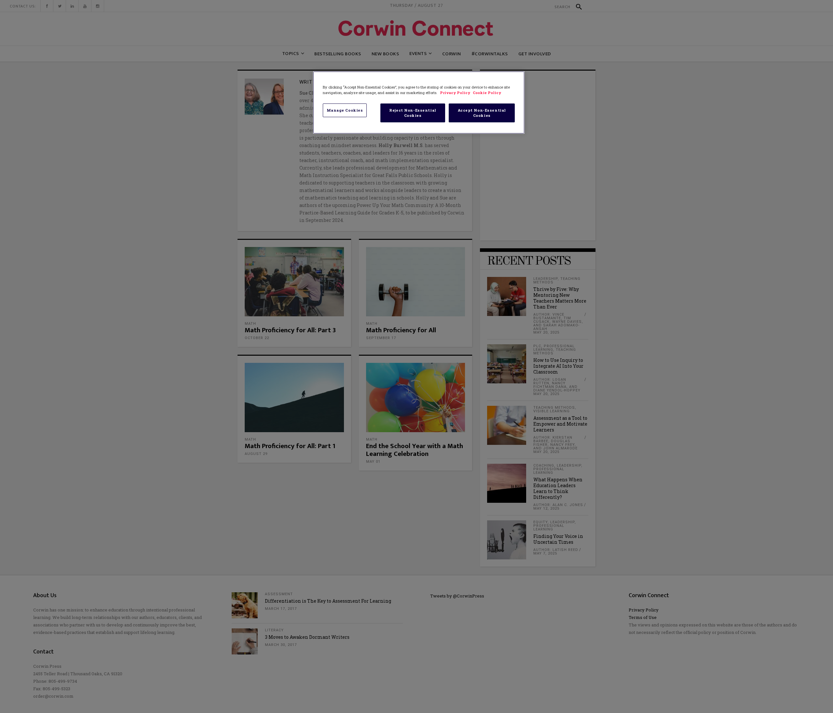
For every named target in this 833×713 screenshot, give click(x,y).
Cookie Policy (487, 92)
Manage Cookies (345, 110)
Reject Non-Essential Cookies (412, 113)
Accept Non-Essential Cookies (482, 113)
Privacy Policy (455, 92)
